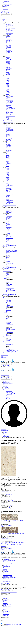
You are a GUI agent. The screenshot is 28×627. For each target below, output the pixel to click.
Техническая (9, 131)
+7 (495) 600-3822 (5, 365)
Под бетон (8, 46)
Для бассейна (9, 216)
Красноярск (6, 614)
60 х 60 (7, 91)
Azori (7, 183)
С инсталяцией (9, 324)
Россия (7, 118)
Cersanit (8, 97)
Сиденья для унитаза (11, 351)
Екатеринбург (6, 611)
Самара (5, 607)
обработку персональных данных (14, 624)
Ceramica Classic (9, 101)
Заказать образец (4, 355)
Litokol (7, 274)
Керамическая (9, 211)
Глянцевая (8, 127)
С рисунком (8, 53)
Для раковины (9, 332)
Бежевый (8, 57)
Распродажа (6, 578)
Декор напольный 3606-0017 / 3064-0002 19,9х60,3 (12, 533)
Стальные (8, 301)
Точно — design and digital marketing (9, 592)
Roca (7, 311)
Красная (8, 159)
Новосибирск (6, 615)
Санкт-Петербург (7, 599)
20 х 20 (7, 80)
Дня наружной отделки (11, 251)
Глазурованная (9, 125)
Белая (7, 155)
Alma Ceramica (9, 197)
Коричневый (9, 66)
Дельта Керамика (10, 203)
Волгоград (5, 603)
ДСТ (7, 241)
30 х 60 (7, 178)
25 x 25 (7, 174)
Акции (4, 7)
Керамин (8, 109)
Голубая (8, 228)
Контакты (5, 9)
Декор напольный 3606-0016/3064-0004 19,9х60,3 (12, 520)
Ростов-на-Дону (7, 604)
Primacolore (8, 242)
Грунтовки (8, 289)
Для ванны (8, 328)
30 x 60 (7, 84)
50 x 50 (7, 90)
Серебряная (8, 230)
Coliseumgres (9, 102)
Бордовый (8, 59)
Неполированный (10, 31)
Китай (7, 117)
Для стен (8, 37)
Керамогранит (6, 20)
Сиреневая (8, 163)
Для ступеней (9, 253)
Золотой (8, 64)
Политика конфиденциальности (10, 563)
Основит (8, 275)
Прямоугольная (9, 306)
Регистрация (3, 357)
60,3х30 (11, 505)
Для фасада (8, 42)
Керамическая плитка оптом (9, 577)
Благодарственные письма (9, 560)
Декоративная (9, 212)
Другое (5, 389)
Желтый (8, 62)
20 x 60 (7, 81)
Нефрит (8, 186)
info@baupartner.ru (5, 12)
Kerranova (8, 105)
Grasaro (7, 103)
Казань (4, 605)
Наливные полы (10, 288)
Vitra (7, 113)
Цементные (8, 285)
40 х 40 (7, 86)
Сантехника (6, 295)
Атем (7, 190)
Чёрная (7, 166)
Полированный (9, 33)
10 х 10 (7, 168)
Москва (5, 598)
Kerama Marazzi (9, 112)
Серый (7, 70)
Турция (7, 119)
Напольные (8, 322)
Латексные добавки (10, 293)
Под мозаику (9, 147)
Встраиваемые (9, 344)
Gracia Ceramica (9, 100)
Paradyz (7, 257)
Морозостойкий (9, 30)
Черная (7, 223)
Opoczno (8, 258)
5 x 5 (7, 77)
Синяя (7, 162)
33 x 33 (7, 85)
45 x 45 (7, 89)
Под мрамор (9, 51)
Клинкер (5, 246)
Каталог (5, 19)
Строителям (6, 5)
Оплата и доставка (7, 4)
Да (9, 507)
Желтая (7, 157)
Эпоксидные (9, 284)
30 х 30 (7, 83)
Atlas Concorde (9, 96)
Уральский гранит (10, 114)
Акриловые (8, 300)
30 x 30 (7, 177)
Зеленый (8, 63)
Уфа (4, 610)
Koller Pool (8, 310)
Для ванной (8, 39)
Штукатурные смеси (10, 290)
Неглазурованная (10, 130)
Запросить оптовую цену (6, 491)
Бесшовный (8, 24)
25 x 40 (7, 175)
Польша (8, 195)
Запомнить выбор (4, 617)
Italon (7, 111)
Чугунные (8, 302)
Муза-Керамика (9, 192)
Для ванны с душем (10, 329)
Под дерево (8, 47)
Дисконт (5, 6)
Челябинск (5, 612)
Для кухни (8, 41)
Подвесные (8, 323)
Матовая (8, 128)
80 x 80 (7, 94)
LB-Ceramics (9, 107)
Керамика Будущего (10, 108)
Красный (8, 67)
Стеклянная (8, 210)
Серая (7, 161)
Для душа (8, 330)
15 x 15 (7, 78)
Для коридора (9, 40)
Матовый (8, 29)
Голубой (8, 61)
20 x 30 (7, 173)
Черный (8, 74)
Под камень (8, 48)
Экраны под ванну (10, 347)
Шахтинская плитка (10, 116)
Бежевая (8, 153)
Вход (2, 356)
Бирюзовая (8, 156)
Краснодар (5, 601)
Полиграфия (6, 561)
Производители (7, 2)
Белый (7, 58)
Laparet (7, 106)
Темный (8, 73)
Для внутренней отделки (12, 250)
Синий (7, 72)
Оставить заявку (4, 430)
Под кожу (8, 144)
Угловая (8, 305)
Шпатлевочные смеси (11, 291)
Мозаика (5, 206)
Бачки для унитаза (10, 349)
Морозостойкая (9, 129)
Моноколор (8, 52)
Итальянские (9, 335)
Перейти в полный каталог (9, 120)
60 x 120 (8, 92)
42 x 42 (7, 87)
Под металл (8, 50)
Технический (9, 34)
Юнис (7, 277)
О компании (6, 1)
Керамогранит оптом (8, 576)
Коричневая (8, 227)
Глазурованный (9, 25)
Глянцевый (8, 26)
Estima (7, 98)
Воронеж (5, 600)
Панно (7, 55)
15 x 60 (7, 79)
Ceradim (8, 201)
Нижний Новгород (7, 606)
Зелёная (8, 158)
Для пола (8, 36)
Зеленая (8, 233)
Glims (7, 273)
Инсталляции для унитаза (12, 350)
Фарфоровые (9, 315)
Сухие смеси (6, 268)
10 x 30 (7, 169)
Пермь (4, 609)
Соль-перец (8, 45)
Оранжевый (9, 68)
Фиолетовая (9, 164)
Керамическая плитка (8, 122)
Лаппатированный (10, 28)
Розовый (8, 69)
